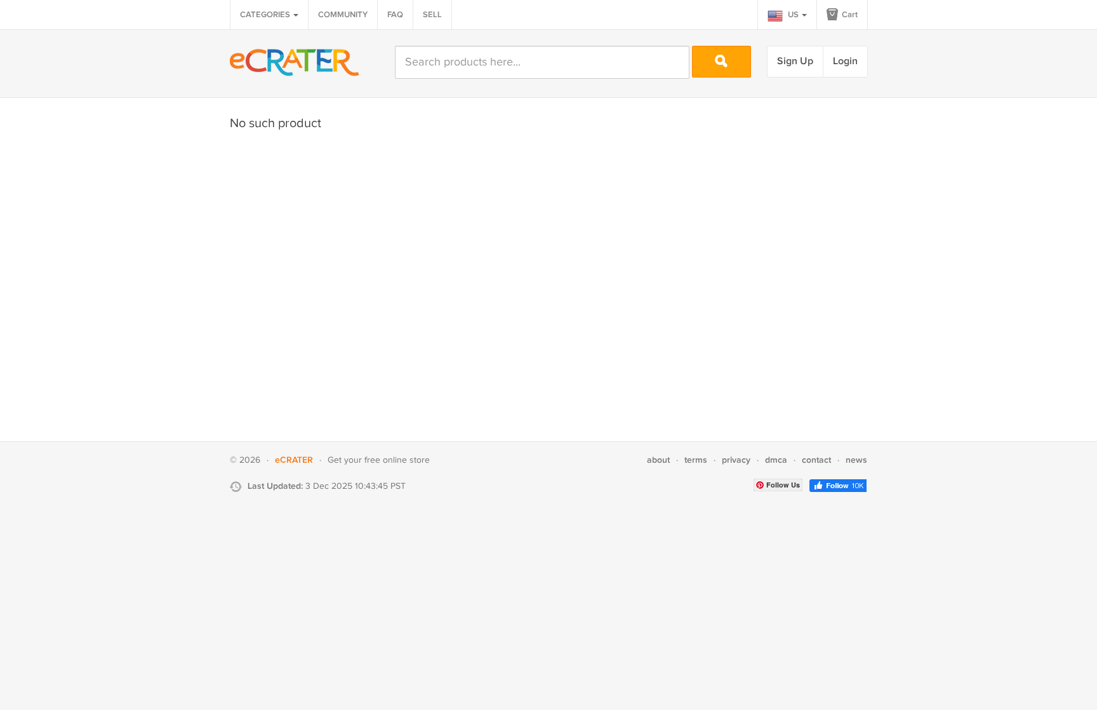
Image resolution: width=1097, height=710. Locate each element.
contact (816, 459)
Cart (849, 15)
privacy (736, 459)
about (658, 459)
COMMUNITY (343, 15)
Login (845, 61)
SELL (432, 15)
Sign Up (795, 61)
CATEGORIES (266, 15)
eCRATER (294, 459)
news (856, 459)
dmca (776, 459)
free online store (397, 460)
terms (695, 459)
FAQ (395, 15)
